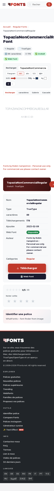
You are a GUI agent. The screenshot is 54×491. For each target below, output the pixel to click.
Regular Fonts (20, 27)
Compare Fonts (11, 417)
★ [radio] (9, 301)
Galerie (35, 92)
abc (27, 73)
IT (35, 474)
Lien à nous (9, 454)
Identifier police (11, 413)
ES (18, 474)
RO (23, 474)
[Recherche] (49, 4)
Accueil (6, 27)
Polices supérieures (13, 385)
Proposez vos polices (13, 401)
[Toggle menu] (4, 4)
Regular (30, 259)
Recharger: (11, 68)
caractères (24, 92)
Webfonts (8, 393)
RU (5, 478)
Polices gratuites (11, 377)
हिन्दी (30, 478)
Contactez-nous (11, 441)
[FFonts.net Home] (17, 4)
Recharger (10, 92)
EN (5, 474)
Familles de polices (13, 397)
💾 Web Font (27, 276)
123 (34, 73)
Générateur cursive (13, 425)
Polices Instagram (12, 421)
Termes (7, 449)
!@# (40, 73)
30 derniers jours (11, 462)
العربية (13, 478)
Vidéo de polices (11, 458)
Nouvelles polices (12, 381)
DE (11, 474)
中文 (47, 474)
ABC (21, 73)
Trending (7, 389)
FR (30, 474)
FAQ (5, 445)
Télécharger (28, 268)
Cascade (46, 92)
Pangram (11, 73)
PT (41, 474)
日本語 (22, 478)
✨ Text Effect (13, 429)
